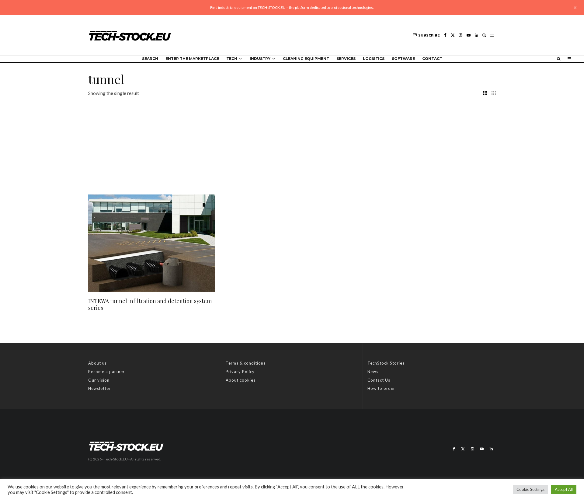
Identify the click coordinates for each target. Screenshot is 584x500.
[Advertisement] (291, 142)
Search (150, 58)
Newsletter (99, 388)
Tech (231, 58)
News (372, 371)
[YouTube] (468, 35)
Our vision (98, 380)
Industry (260, 58)
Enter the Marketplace (192, 58)
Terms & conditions (246, 363)
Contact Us (378, 380)
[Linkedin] (476, 35)
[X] (453, 35)
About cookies (240, 380)
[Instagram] (460, 35)
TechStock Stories (386, 363)
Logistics (373, 58)
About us (97, 363)
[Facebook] (445, 35)
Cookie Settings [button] (530, 489)
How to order (381, 388)
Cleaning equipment (306, 58)
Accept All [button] (564, 489)
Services (346, 58)
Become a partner (106, 371)
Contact (432, 58)
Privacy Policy (240, 371)
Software (403, 58)
